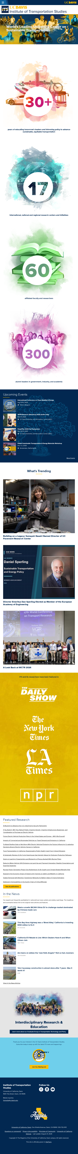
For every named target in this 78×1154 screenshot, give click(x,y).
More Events (71, 458)
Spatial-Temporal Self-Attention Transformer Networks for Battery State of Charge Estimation (33, 878)
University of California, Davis (21, 1127)
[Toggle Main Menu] (3, 2)
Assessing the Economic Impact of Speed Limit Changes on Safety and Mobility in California (33, 874)
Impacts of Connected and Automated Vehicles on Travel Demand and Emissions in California (34, 840)
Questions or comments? (13, 1131)
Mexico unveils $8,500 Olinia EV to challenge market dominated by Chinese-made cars (45, 908)
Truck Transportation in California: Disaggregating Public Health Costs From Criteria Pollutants (34, 851)
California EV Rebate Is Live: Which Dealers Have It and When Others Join (44, 939)
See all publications (12, 886)
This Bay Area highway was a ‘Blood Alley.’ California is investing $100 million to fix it (45, 923)
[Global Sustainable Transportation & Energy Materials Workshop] (9, 449)
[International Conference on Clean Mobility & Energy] (9, 405)
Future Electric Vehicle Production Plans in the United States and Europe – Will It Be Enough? (34, 836)
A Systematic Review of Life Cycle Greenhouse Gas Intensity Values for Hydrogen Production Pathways (37, 855)
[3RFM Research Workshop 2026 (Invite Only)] (9, 420)
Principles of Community (47, 1131)
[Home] (34, 9)
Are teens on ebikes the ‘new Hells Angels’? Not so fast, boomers (46, 952)
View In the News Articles (11, 983)
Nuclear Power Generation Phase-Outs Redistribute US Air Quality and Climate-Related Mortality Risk (36, 869)
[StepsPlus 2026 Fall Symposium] (9, 434)
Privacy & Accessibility (30, 1131)
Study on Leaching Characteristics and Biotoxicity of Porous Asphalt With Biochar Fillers (32, 859)
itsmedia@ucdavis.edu (10, 1100)
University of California (64, 1131)
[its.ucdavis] (41, 1089)
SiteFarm (48, 1142)
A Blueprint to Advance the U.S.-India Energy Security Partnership (25, 826)
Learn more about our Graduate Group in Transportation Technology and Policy (39, 1031)
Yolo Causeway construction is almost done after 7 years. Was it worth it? (45, 969)
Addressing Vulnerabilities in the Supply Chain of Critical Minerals (25, 882)
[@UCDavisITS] (53, 1089)
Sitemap (28, 1134)
